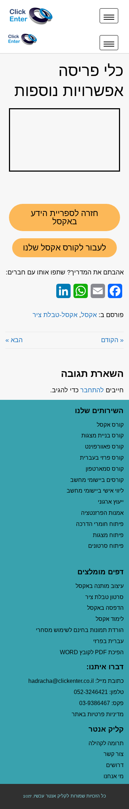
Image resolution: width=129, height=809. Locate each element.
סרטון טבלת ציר (104, 597)
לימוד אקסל (110, 619)
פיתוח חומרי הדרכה (100, 524)
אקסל (89, 315)
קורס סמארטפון (105, 469)
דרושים (115, 765)
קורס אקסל (110, 425)
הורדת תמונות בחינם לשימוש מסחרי (80, 630)
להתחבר (92, 390)
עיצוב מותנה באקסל (100, 586)
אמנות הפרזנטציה (102, 513)
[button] (64, 217)
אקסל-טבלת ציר (55, 315)
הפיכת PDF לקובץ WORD (92, 652)
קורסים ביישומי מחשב (97, 480)
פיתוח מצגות (108, 535)
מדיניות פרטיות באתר (98, 714)
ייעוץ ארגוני (111, 502)
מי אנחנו (114, 776)
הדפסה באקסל (105, 608)
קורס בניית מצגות (102, 435)
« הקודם (112, 340)
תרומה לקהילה (106, 743)
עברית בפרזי (108, 641)
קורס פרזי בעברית (102, 458)
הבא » (14, 340)
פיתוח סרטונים (106, 546)
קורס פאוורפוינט (103, 447)
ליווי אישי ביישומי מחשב (95, 491)
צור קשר (114, 754)
